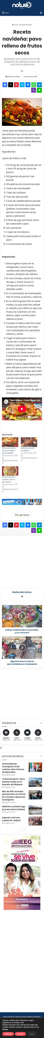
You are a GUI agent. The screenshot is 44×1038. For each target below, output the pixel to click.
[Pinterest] (16, 84)
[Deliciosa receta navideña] (29, 442)
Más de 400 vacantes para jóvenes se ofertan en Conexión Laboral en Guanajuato (14, 795)
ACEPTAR (8, 1034)
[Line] (39, 90)
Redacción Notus (13, 77)
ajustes (5, 1029)
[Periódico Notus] (22, 5)
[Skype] (22, 84)
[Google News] (22, 515)
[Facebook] (4, 84)
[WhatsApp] (33, 84)
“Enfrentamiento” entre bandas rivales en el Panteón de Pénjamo (13, 782)
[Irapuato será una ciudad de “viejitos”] (35, 821)
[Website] (22, 596)
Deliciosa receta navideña (28, 449)
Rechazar (20, 1034)
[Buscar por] (41, 13)
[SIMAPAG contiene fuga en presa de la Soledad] (35, 810)
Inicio (15, 25)
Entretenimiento (25, 25)
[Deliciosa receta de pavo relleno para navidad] (10, 442)
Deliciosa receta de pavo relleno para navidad (9, 450)
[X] (10, 84)
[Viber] (33, 90)
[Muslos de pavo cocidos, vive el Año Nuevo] (10, 471)
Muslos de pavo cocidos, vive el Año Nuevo (8, 479)
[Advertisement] (22, 561)
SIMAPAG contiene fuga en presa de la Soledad (13, 808)
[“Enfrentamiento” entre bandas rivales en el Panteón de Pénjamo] (35, 782)
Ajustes (31, 1034)
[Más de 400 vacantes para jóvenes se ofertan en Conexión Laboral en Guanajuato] (35, 794)
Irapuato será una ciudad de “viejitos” (11, 819)
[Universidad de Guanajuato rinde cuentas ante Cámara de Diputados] (35, 767)
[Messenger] (27, 84)
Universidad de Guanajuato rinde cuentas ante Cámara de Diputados (13, 768)
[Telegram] (39, 84)
